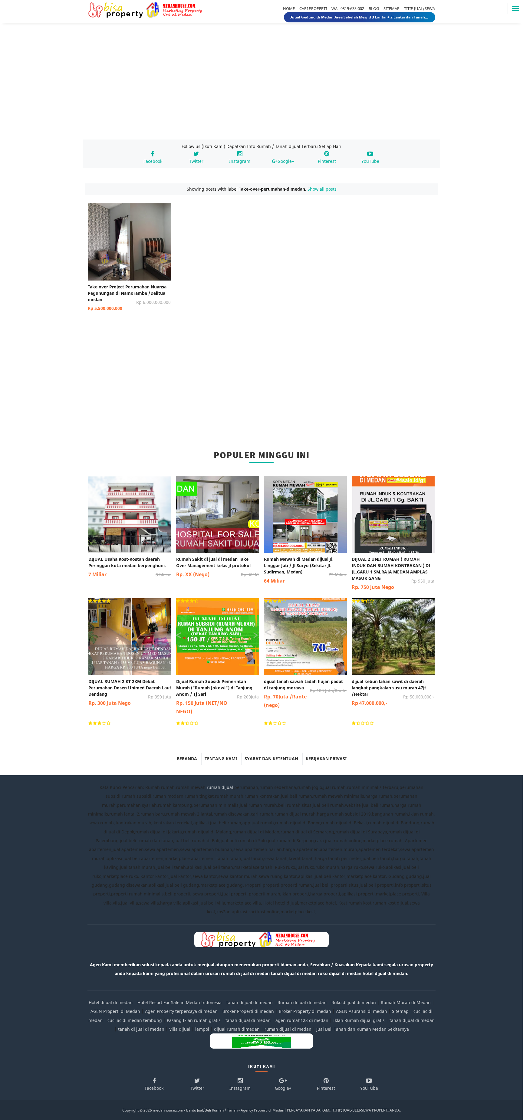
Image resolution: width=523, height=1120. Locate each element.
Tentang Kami (221, 758)
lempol (202, 1029)
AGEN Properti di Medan (115, 1011)
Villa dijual (179, 1029)
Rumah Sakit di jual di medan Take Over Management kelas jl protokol (217, 567)
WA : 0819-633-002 (347, 8)
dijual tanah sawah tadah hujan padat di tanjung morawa (305, 693)
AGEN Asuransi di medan (361, 1011)
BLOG (374, 8)
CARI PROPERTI (313, 8)
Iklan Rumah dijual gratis (359, 1020)
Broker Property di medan (305, 1011)
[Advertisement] (261, 87)
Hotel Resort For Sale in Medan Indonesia (179, 1002)
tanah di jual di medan (249, 1002)
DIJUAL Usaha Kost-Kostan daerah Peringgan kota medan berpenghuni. (129, 567)
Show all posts (322, 189)
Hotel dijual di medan (111, 1002)
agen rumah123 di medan (301, 1020)
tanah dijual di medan (248, 1020)
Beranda (187, 758)
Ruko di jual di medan (353, 1002)
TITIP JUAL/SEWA (419, 8)
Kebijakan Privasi (326, 758)
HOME (289, 8)
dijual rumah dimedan (237, 1029)
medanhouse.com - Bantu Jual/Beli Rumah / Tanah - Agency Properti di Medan (218, 1110)
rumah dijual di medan (288, 1029)
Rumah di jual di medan (302, 1002)
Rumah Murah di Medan (406, 1002)
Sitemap (400, 1011)
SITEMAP (391, 8)
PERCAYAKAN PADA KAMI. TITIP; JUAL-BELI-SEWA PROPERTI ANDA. (344, 1110)
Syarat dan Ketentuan (271, 758)
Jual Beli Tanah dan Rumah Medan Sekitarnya (362, 1029)
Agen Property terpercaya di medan (181, 1011)
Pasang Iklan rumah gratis (194, 1020)
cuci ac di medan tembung (134, 1020)
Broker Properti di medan (248, 1011)
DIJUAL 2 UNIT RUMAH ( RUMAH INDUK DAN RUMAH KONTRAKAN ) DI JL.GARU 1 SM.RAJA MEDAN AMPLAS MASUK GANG (393, 573)
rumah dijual (220, 787)
